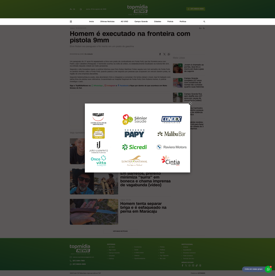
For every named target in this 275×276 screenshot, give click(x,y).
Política (183, 21)
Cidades (157, 21)
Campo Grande (141, 21)
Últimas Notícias (107, 21)
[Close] (190, 103)
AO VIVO (124, 21)
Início (91, 21)
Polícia (170, 21)
